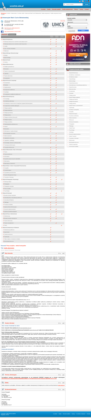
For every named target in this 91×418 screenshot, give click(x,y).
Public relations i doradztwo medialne (12, 239)
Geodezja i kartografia (74, 109)
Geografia (6, 167)
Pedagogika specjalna (9, 186)
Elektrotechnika (72, 89)
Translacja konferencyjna (9, 145)
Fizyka (5, 151)
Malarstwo (6, 50)
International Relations (9, 200)
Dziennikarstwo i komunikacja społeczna (13, 197)
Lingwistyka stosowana (9, 138)
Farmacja (71, 93)
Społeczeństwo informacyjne (10, 206)
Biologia (5, 55)
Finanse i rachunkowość (9, 71)
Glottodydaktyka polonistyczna (11, 124)
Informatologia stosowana (9, 133)
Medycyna (71, 119)
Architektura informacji (9, 101)
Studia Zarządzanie (73, 144)
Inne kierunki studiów (73, 146)
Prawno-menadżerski (8, 223)
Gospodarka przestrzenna (10, 172)
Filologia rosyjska (8, 119)
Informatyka (6, 156)
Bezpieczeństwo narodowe (10, 195)
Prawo (5, 225)
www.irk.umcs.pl (34, 330)
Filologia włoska (72, 103)
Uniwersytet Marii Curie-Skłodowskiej (33, 13)
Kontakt (87, 9)
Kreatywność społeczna (9, 89)
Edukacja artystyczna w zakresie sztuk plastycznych (15, 41)
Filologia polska (7, 115)
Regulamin (3, 414)
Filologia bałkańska (8, 110)
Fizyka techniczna (8, 154)
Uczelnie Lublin (21, 13)
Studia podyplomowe (67, 9)
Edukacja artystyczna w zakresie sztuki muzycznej (15, 43)
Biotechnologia (7, 57)
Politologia (6, 202)
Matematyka (7, 161)
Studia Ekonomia (72, 87)
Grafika (5, 46)
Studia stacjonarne (46, 13)
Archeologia (6, 98)
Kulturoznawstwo (8, 135)
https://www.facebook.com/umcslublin (12, 31)
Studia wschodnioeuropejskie (10, 211)
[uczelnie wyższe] (80, 1)
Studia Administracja (73, 72)
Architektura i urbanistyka (74, 74)
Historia (5, 126)
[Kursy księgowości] (78, 48)
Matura (76, 9)
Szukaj (81, 9)
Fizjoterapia (6, 236)
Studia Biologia (72, 78)
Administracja (7, 216)
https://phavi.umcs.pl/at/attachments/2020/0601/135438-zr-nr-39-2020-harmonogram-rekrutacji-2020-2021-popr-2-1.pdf (29, 378)
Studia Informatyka (73, 113)
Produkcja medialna (8, 204)
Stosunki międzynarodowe (10, 209)
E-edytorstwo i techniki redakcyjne (11, 105)
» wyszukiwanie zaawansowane (71, 31)
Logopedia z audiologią (9, 140)
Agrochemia (6, 232)
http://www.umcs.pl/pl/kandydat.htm (12, 28)
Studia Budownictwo (73, 83)
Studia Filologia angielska (74, 97)
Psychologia (6, 190)
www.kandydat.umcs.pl (25, 327)
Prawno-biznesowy (8, 75)
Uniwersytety (14, 13)
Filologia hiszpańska (73, 101)
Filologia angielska (8, 108)
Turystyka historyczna (9, 147)
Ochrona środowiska (73, 121)
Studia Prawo (72, 128)
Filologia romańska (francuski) (10, 117)
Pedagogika (6, 184)
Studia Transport (72, 136)
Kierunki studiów (56, 9)
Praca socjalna (7, 188)
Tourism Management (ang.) (10, 174)
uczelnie (13, 6)
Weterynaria (71, 140)
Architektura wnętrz (73, 76)
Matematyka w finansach (9, 163)
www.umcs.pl (61, 385)
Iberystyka (6, 128)
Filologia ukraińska (8, 121)
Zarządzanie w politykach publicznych (12, 94)
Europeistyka (7, 82)
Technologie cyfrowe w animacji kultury (12, 142)
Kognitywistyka (7, 87)
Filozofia (6, 85)
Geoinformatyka (7, 170)
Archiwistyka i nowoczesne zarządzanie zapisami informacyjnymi (18, 103)
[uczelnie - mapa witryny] (86, 1)
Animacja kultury (7, 181)
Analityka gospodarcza (9, 66)
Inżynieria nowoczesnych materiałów (12, 158)
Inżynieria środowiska (74, 115)
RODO (7, 414)
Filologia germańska (8, 112)
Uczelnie (43, 9)
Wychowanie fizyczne (9, 241)
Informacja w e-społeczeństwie (11, 131)
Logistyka (6, 73)
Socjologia (6, 91)
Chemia (5, 62)
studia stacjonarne (9, 248)
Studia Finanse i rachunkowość (76, 105)
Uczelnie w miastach (80, 413)
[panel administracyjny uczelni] (89, 1)
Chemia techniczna (8, 234)
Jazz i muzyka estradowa (9, 48)
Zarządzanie (7, 78)
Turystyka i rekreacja (8, 177)
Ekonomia (6, 68)
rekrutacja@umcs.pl (8, 29)
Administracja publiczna (9, 229)
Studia (48, 9)
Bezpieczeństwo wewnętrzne (10, 218)
